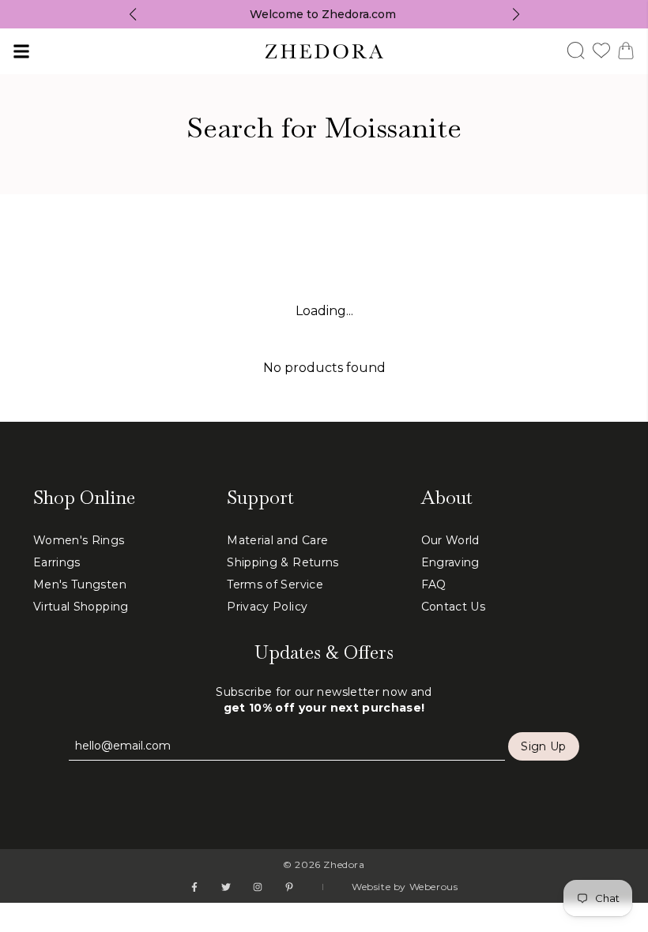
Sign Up (543, 746)
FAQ (433, 584)
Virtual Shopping (81, 606)
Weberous (433, 887)
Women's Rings (79, 540)
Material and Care (277, 540)
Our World (450, 540)
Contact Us (453, 606)
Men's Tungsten (79, 584)
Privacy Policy (267, 606)
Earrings (57, 562)
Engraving (450, 562)
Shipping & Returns (282, 562)
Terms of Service (275, 584)
